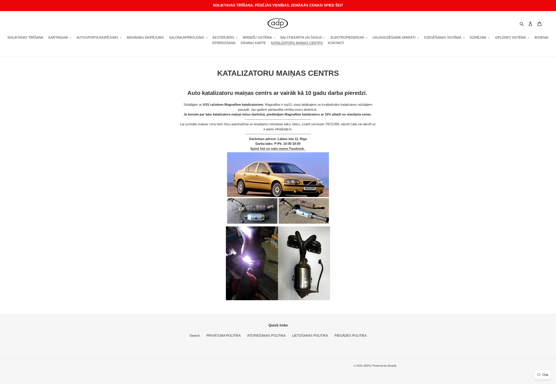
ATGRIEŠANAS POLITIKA (266, 335)
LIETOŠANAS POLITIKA (310, 335)
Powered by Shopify (384, 365)
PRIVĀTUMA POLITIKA (223, 335)
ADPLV (367, 365)
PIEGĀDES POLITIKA (350, 335)
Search (195, 335)
